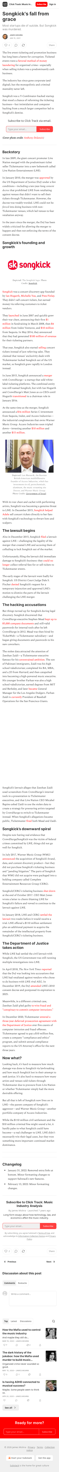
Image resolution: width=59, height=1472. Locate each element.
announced (8, 859)
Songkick (33, 283)
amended (36, 986)
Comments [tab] (9, 1283)
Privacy (31, 1447)
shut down (49, 891)
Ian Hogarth (13, 296)
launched (14, 316)
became (33, 689)
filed (43, 537)
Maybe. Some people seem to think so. (20, 1391)
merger (48, 376)
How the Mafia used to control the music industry (21, 1331)
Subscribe (41, 4)
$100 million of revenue (43, 336)
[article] (29, 1337)
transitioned (19, 396)
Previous (12, 1261)
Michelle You (28, 296)
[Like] (4, 1400)
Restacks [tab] (22, 1283)
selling (42, 348)
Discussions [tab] (25, 1321)
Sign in (52, 4)
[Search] (54, 1321)
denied (15, 584)
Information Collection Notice (31, 1236)
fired (29, 821)
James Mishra (16, 35)
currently (16, 697)
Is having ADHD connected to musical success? (21, 1383)
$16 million (23, 412)
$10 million (47, 328)
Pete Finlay (48, 296)
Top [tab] (6, 1321)
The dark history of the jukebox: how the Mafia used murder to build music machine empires (20, 1356)
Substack (14, 1465)
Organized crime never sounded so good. (20, 1365)
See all (8, 1407)
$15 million (18, 433)
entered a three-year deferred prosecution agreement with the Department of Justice (29, 1021)
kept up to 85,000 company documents (29, 621)
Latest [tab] (14, 1321)
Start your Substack (21, 1457)
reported (47, 969)
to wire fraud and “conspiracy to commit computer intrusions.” (27, 1008)
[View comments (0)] (16, 45)
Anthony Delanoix (33, 138)
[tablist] (15, 1283)
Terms (40, 1447)
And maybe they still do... (15, 1337)
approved (44, 178)
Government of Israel (36, 493)
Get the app (44, 1457)
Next (48, 1261)
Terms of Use (44, 1233)
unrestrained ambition (32, 660)
